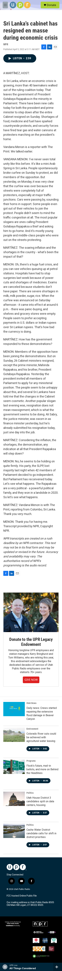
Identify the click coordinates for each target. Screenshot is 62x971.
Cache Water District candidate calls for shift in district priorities (41, 833)
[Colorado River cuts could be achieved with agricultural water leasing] (14, 735)
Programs (31, 760)
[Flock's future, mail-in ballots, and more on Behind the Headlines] (14, 767)
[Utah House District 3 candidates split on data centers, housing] (14, 799)
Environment (32, 728)
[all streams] (57, 967)
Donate (51, 4)
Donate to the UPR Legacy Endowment (31, 642)
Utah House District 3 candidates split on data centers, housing (40, 801)
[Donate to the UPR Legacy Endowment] (31, 612)
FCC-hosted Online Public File (22, 896)
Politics (30, 792)
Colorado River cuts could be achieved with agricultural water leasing (41, 737)
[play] (5, 967)
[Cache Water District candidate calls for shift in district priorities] (14, 831)
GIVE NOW (31, 680)
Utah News (31, 703)
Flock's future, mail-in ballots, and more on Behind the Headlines (42, 769)
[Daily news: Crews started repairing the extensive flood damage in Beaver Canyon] (14, 709)
